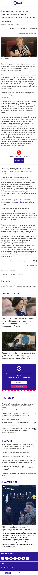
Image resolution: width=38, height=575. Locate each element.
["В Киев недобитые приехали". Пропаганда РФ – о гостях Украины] (19, 505)
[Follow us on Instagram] (15, 558)
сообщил (14, 119)
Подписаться (19, 160)
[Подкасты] (27, 558)
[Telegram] (19, 573)
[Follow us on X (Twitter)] (6, 558)
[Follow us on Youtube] (11, 558)
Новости (4, 8)
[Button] (14, 28)
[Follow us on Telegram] (19, 558)
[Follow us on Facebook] (2, 558)
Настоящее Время (6, 21)
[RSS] (23, 558)
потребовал (20, 202)
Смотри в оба (9, 482)
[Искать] (30, 573)
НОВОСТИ (7, 440)
